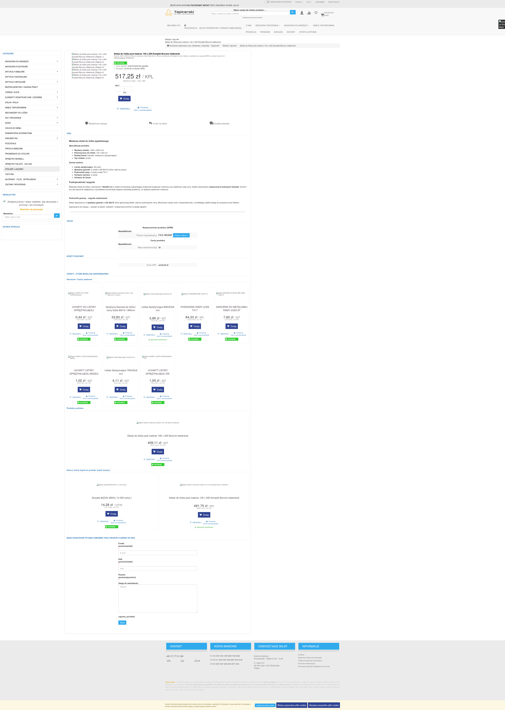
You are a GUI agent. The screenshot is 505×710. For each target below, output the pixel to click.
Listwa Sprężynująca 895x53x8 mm (158, 308)
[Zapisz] (57, 215)
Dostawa (301, 654)
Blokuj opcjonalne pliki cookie (292, 705)
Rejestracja (333, 2)
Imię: (125, 560)
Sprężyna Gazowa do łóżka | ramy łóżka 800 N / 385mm (121, 308)
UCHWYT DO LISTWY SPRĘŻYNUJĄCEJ (84, 308)
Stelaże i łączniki (229, 45)
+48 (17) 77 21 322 (174, 656)
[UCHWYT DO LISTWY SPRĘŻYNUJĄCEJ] (83, 294)
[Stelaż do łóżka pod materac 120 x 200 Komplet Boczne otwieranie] (204, 484)
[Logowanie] (302, 12)
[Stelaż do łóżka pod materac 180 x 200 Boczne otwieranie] (157, 422)
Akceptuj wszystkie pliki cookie (324, 705)
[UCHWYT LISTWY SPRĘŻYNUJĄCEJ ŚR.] (157, 357)
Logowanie (319, 2)
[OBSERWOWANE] (315, 12)
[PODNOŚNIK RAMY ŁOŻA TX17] (194, 294)
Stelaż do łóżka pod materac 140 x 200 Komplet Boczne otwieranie (268, 45)
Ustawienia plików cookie (265, 705)
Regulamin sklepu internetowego (310, 657)
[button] (299, 2)
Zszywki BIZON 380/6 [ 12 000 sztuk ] (111, 497)
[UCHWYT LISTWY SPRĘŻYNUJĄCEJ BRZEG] (83, 357)
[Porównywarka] (308, 12)
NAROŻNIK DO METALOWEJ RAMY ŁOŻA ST (232, 308)
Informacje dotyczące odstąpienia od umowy (314, 666)
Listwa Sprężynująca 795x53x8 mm (121, 372)
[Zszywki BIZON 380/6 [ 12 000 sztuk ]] (111, 484)
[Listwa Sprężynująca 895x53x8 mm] (157, 294)
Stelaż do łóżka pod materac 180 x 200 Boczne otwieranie (157, 435)
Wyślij (122, 622)
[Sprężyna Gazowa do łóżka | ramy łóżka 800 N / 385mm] (120, 294)
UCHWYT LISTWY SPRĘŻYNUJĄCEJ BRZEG (84, 372)
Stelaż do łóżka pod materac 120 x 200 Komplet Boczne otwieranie (204, 497)
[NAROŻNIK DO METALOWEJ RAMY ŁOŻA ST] (231, 294)
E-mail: (125, 544)
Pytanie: (127, 576)
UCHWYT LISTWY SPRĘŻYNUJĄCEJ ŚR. (158, 372)
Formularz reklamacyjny (306, 663)
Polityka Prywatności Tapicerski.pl (310, 660)
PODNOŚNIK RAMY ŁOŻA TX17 (195, 308)
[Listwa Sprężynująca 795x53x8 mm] (120, 357)
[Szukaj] (293, 12)
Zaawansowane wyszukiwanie (252, 17)
